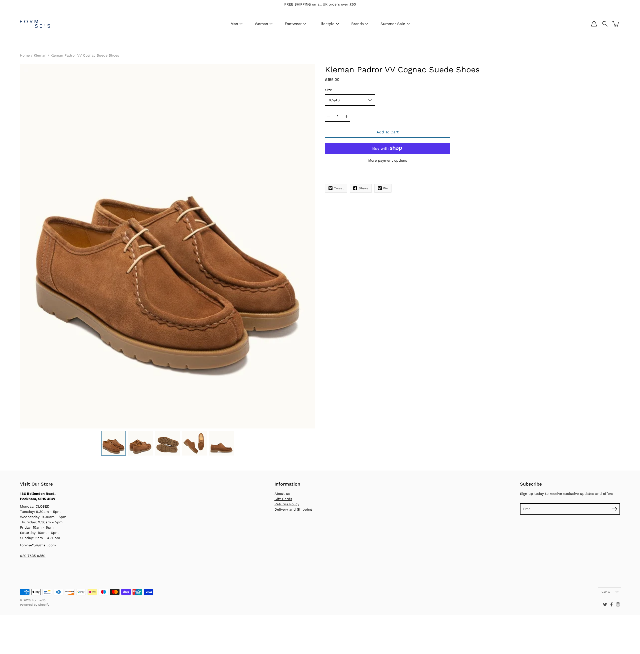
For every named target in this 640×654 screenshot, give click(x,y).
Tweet (339, 188)
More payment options (387, 160)
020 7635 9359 (33, 556)
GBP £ (606, 591)
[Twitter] (605, 604)
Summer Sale (392, 24)
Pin (385, 188)
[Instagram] (618, 604)
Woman (261, 24)
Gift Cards (283, 499)
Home (25, 55)
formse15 (39, 600)
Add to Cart (387, 132)
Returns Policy (286, 504)
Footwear (293, 24)
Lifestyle (326, 24)
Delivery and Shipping (293, 509)
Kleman (40, 55)
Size (328, 90)
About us (282, 494)
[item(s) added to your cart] (616, 24)
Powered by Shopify (34, 604)
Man (234, 24)
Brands (357, 24)
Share (363, 188)
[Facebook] (612, 604)
